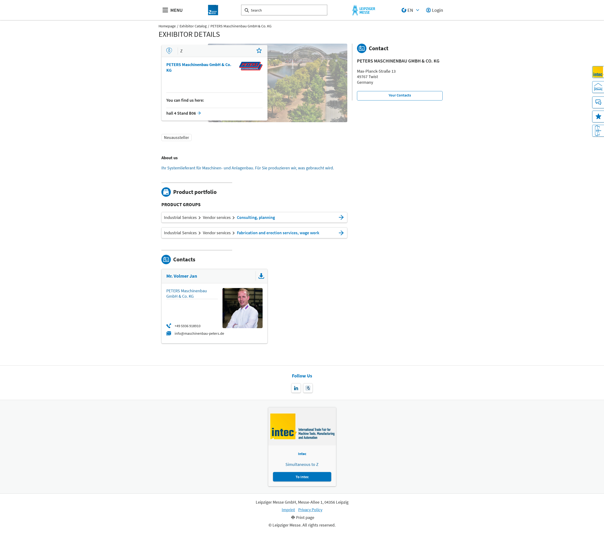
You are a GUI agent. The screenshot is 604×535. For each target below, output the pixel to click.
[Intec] (598, 72)
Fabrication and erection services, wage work (278, 232)
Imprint (288, 509)
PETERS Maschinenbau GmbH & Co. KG (241, 26)
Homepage (167, 26)
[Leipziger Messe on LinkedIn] (296, 388)
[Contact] (598, 102)
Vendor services (217, 217)
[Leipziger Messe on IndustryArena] (308, 388)
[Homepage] (213, 10)
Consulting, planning (256, 217)
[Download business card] (261, 276)
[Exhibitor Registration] (598, 131)
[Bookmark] (259, 51)
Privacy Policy (310, 509)
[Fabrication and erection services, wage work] (341, 233)
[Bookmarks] (598, 116)
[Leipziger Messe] (363, 10)
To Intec (302, 476)
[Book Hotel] (598, 87)
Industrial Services (180, 217)
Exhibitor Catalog (193, 26)
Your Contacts (400, 95)
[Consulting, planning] (341, 217)
